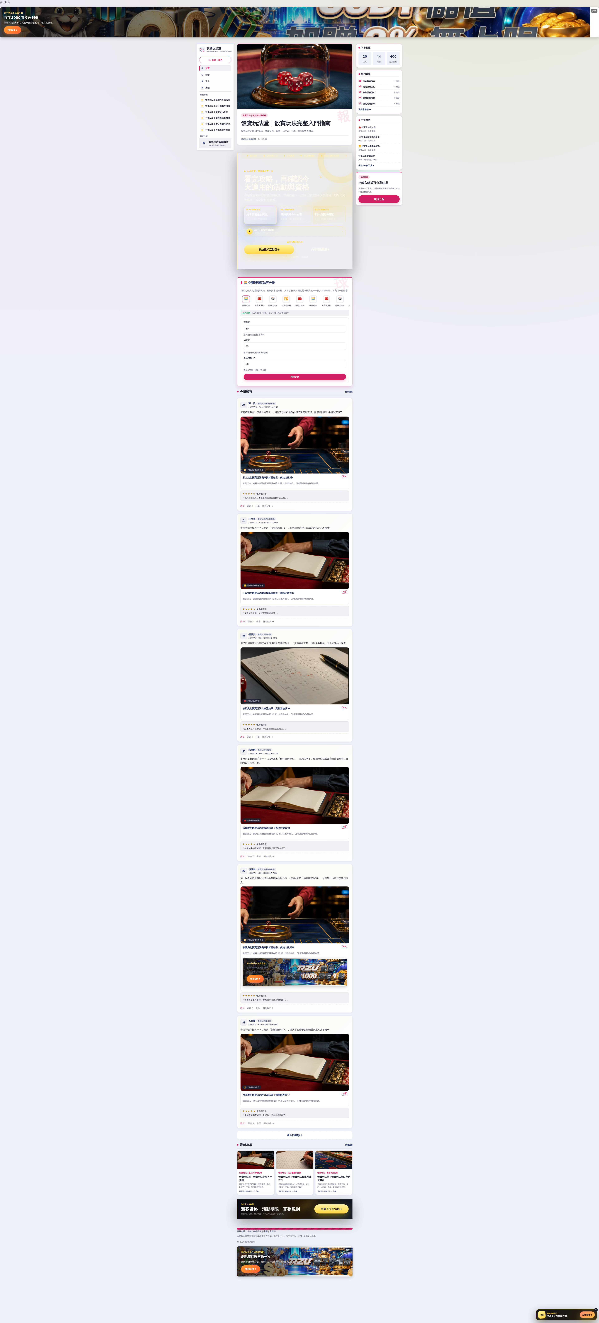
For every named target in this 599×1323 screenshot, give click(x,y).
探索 (206, 74)
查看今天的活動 (331, 1209)
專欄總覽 (349, 1145)
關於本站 (241, 1231)
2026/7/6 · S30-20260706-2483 (262, 638)
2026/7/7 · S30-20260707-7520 (262, 873)
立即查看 (587, 1314)
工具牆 (273, 1231)
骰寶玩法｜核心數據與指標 (215, 106)
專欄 (206, 87)
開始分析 (379, 199)
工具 (206, 81)
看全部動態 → (295, 1135)
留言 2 (250, 1008)
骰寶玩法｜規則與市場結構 (215, 99)
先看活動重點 (320, 249)
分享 (258, 506)
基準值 (247, 322)
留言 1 (250, 506)
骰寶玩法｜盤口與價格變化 (215, 124)
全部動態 (349, 392)
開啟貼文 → (267, 506)
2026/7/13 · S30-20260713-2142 (263, 407)
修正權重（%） (251, 357)
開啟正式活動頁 (269, 249)
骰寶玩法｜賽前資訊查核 (214, 112)
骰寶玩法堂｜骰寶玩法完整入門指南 (286, 123)
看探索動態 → (364, 109)
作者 (249, 1231)
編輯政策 (257, 1231)
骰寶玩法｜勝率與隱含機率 (215, 130)
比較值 (247, 340)
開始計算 (295, 376)
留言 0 (251, 856)
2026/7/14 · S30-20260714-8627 (263, 522)
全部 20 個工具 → (366, 165)
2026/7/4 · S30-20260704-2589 (262, 1024)
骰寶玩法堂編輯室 (248, 139)
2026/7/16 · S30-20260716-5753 (263, 753)
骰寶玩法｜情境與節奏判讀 (215, 118)
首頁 (206, 68)
